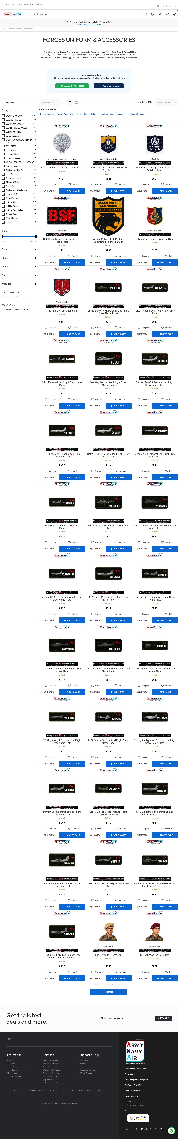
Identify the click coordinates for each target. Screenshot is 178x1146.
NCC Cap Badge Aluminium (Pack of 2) (62, 144)
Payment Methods (50, 1080)
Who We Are (11, 1064)
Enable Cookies (12, 1070)
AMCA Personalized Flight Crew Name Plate (108, 860)
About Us (10, 1060)
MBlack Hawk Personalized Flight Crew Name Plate (155, 502)
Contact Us (84, 1060)
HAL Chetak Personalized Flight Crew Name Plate (155, 645)
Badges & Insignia (47, 114)
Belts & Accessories (65, 114)
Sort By (44, 103)
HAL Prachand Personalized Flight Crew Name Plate (108, 645)
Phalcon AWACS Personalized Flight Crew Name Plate (155, 359)
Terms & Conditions (14, 1076)
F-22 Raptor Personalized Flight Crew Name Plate (108, 716)
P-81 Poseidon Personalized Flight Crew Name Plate (62, 430)
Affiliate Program (86, 1073)
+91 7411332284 (10, 5)
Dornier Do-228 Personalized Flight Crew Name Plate (62, 788)
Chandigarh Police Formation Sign (155, 215)
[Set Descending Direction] (63, 102)
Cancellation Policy (50, 1067)
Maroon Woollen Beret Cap (155, 931)
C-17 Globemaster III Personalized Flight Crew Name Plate (155, 788)
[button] (73, 184)
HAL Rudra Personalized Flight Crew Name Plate (62, 645)
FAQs (82, 1067)
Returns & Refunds (50, 1064)
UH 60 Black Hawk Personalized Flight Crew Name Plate (108, 287)
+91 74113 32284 (131, 1102)
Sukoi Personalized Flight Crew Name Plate (62, 359)
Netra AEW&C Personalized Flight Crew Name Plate (108, 430)
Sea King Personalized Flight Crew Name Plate (108, 359)
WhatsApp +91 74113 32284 (72, 86)
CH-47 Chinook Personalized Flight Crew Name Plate (108, 788)
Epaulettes (122, 114)
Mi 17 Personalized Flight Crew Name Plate (108, 502)
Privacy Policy (12, 1073)
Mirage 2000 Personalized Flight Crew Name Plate (155, 430)
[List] (76, 102)
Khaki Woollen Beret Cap (108, 931)
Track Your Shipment (51, 1073)
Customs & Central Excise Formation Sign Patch (108, 144)
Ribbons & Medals (137, 114)
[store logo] (13, 14)
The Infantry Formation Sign (62, 287)
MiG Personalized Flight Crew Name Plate (62, 502)
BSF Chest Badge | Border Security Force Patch (62, 215)
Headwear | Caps (107, 114)
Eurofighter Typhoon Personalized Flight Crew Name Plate (155, 716)
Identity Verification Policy (16, 1067)
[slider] (2, 236)
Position (50, 103)
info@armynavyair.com (109, 86)
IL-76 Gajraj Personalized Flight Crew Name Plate (108, 573)
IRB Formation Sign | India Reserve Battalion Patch (155, 144)
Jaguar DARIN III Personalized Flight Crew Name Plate (62, 573)
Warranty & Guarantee (51, 1070)
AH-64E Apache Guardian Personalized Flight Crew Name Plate (155, 860)
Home (5, 29)
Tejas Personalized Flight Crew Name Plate (155, 287)
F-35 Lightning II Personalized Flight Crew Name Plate (62, 716)
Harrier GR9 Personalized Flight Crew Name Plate (155, 573)
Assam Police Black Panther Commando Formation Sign (108, 215)
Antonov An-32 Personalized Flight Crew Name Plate (62, 860)
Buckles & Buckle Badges (87, 114)
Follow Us (83, 1064)
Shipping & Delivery (50, 1060)
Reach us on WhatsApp (88, 1070)
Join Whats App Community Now (89, 24)
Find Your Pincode (50, 1076)
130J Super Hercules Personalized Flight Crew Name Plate (62, 931)
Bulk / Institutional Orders (52, 1083)
